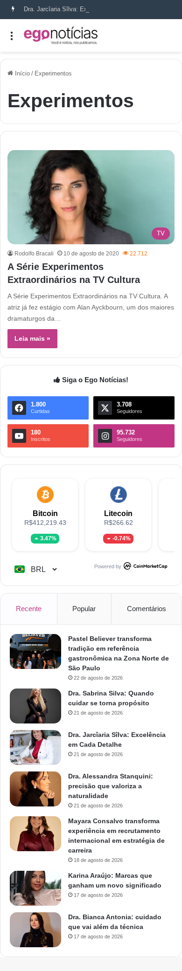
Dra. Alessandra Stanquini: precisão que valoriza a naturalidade (110, 785)
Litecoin (118, 513)
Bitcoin (45, 513)
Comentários (146, 609)
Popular (84, 609)
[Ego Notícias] (60, 35)
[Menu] (11, 38)
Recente (29, 609)
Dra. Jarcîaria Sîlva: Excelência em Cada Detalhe (91, 9)
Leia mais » (32, 338)
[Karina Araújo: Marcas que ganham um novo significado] (35, 888)
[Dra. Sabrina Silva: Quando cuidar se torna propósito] (35, 706)
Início (21, 73)
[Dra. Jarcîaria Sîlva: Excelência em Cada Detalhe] (35, 747)
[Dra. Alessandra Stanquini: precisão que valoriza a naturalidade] (35, 788)
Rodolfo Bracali (34, 253)
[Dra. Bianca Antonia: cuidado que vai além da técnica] (35, 929)
